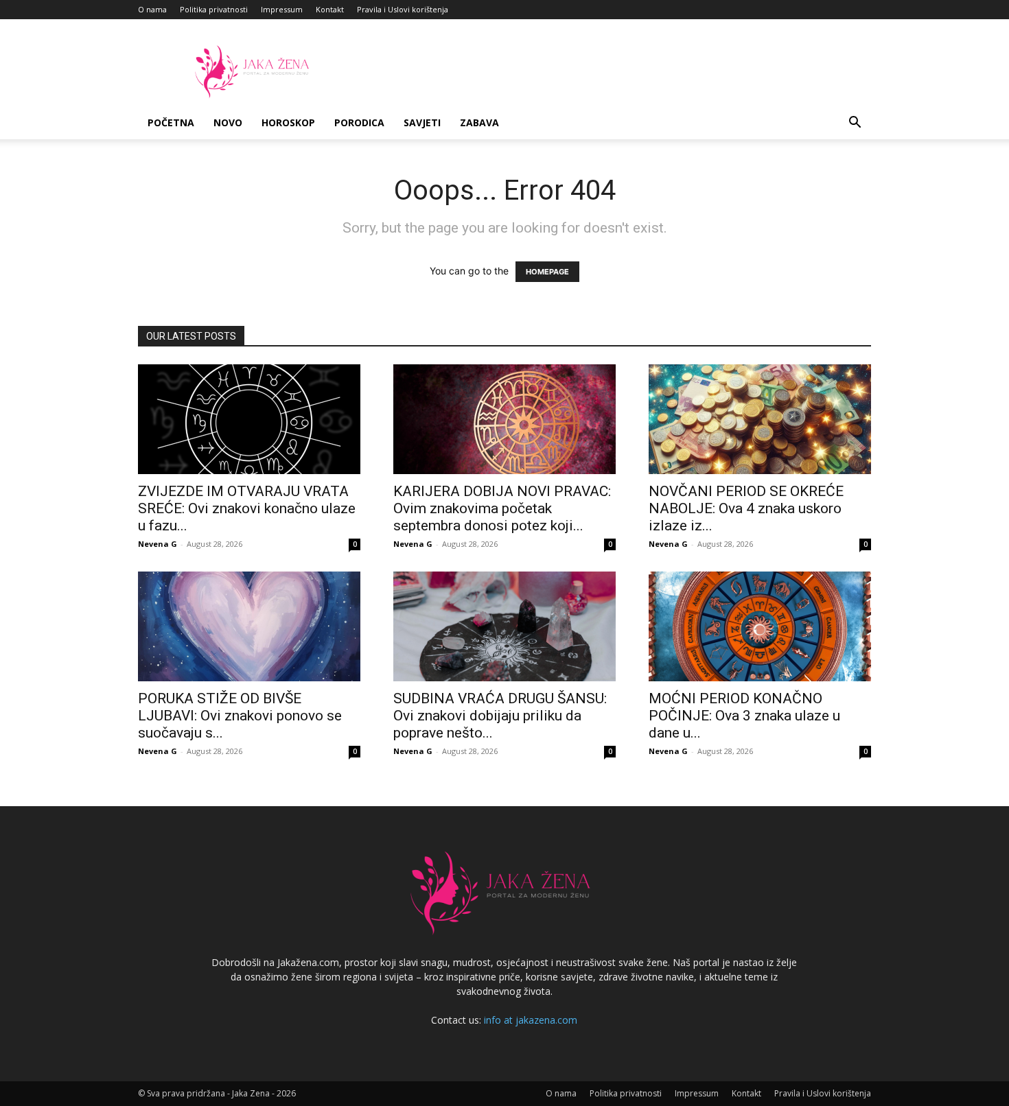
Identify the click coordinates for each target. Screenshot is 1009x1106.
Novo (227, 122)
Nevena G (157, 544)
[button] (854, 123)
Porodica (359, 122)
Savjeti (422, 122)
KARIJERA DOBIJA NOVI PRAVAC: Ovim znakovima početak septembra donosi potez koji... (502, 508)
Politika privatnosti (214, 9)
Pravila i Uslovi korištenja (402, 9)
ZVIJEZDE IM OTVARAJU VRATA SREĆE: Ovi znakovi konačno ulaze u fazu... (247, 508)
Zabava (479, 122)
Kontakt (330, 9)
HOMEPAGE (547, 271)
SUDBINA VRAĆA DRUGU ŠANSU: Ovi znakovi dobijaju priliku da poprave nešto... (500, 715)
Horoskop (288, 122)
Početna (171, 122)
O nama (152, 9)
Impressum (282, 9)
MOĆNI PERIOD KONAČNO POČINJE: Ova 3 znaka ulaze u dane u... (744, 715)
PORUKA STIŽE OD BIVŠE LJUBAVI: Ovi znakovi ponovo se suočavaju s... (240, 715)
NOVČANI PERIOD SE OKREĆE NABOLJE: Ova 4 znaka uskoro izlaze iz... (746, 508)
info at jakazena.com (530, 1019)
